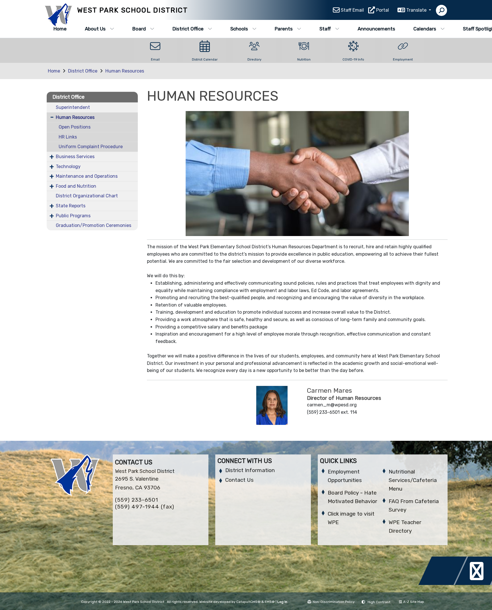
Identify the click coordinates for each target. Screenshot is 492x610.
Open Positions (75, 127)
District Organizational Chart (87, 195)
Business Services (75, 156)
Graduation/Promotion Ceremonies (93, 225)
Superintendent (73, 107)
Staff (325, 29)
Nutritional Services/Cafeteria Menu (413, 480)
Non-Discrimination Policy (334, 602)
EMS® (270, 602)
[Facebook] (444, 583)
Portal (382, 10)
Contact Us (239, 480)
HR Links (68, 137)
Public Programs (73, 215)
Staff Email (352, 10)
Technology (68, 166)
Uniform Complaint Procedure (91, 146)
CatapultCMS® (248, 602)
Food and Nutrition (76, 186)
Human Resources (124, 71)
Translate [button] (417, 10)
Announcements (376, 29)
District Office (188, 29)
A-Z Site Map (413, 602)
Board (139, 29)
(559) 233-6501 (136, 500)
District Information (250, 470)
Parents (284, 29)
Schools (239, 29)
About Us (95, 29)
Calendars (424, 29)
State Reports (70, 205)
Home (60, 29)
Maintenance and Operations (87, 176)
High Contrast (379, 602)
